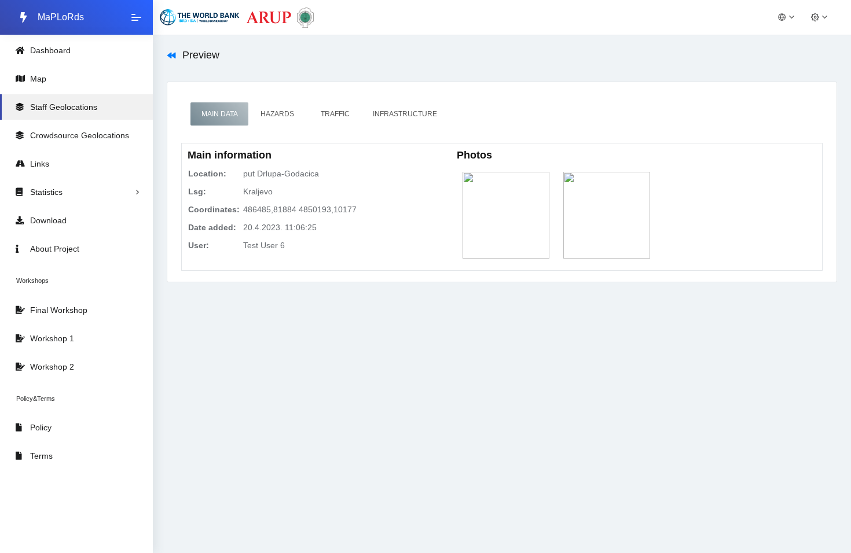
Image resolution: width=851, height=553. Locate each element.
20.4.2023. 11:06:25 (280, 227)
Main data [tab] (219, 114)
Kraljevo (258, 191)
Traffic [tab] (335, 114)
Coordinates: (214, 209)
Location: (207, 173)
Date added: (212, 227)
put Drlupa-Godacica (281, 173)
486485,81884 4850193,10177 (300, 209)
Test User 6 (264, 245)
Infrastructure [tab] (405, 114)
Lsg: (197, 191)
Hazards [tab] (277, 114)
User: (198, 245)
